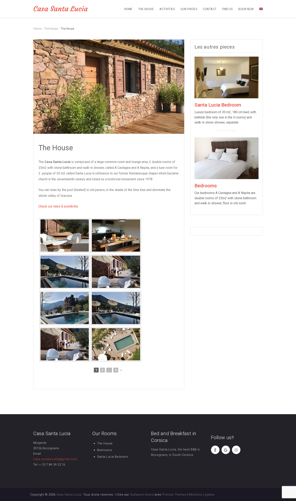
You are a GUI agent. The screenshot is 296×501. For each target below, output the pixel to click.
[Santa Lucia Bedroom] (227, 77)
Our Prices (189, 9)
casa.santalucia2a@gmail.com (55, 459)
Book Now (246, 9)
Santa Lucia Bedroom (218, 105)
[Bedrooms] (227, 158)
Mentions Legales (201, 494)
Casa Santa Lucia (60, 8)
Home (128, 9)
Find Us (227, 9)
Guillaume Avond (142, 494)
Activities (167, 9)
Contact (209, 9)
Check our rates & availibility (58, 206)
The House (146, 9)
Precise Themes (174, 494)
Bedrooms (206, 186)
